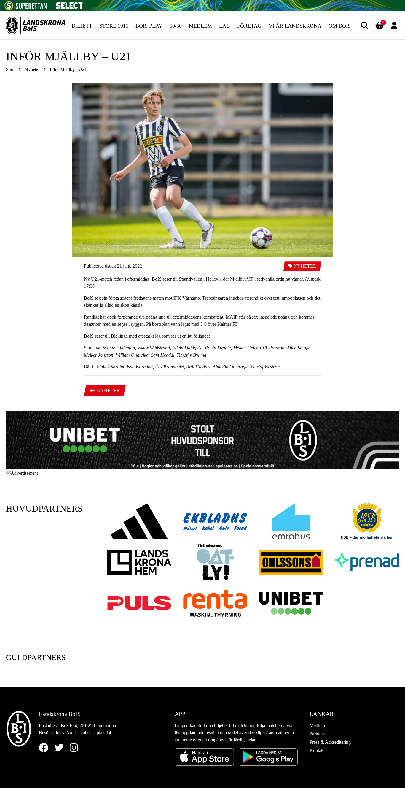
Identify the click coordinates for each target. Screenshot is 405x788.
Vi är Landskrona (295, 26)
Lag (224, 26)
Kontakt (317, 750)
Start (10, 69)
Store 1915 (113, 26)
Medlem (200, 26)
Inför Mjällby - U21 (68, 69)
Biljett (82, 26)
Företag (249, 26)
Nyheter (32, 69)
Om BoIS (340, 26)
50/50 (176, 26)
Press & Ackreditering (330, 742)
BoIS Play (148, 26)
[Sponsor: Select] (69, 4)
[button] (364, 25)
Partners (317, 733)
